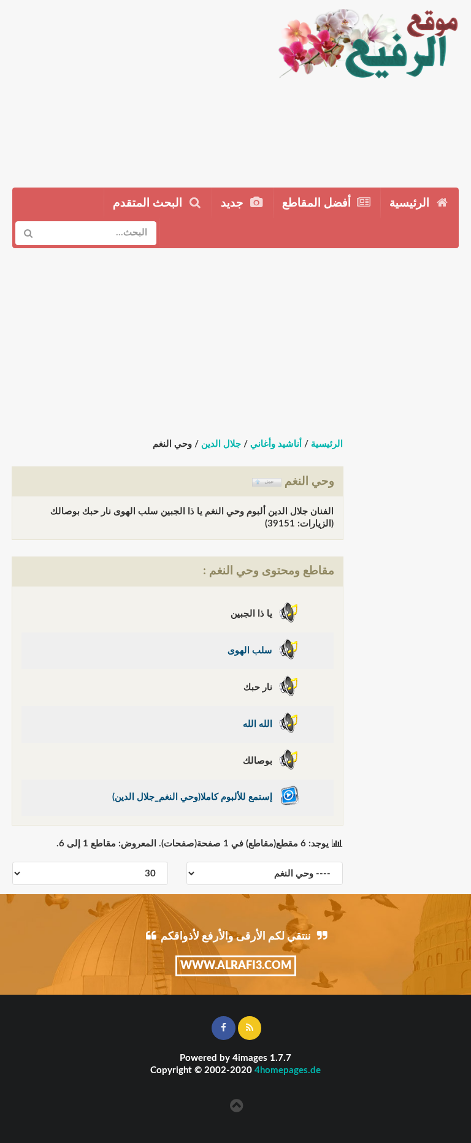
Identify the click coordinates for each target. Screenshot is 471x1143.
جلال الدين (221, 444)
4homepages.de (288, 1070)
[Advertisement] (133, 89)
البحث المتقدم (149, 203)
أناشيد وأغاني (276, 444)
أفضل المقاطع (318, 203)
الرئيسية (410, 203)
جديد (234, 203)
